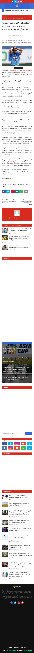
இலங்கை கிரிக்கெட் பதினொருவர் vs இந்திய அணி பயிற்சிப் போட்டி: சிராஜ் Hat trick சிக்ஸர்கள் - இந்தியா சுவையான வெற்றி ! (16, 368)
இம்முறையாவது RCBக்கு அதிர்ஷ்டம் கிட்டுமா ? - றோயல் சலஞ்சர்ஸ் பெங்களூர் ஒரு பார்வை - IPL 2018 (20, 555)
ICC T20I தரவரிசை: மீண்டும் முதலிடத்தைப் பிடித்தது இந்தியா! (20, 529)
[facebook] (13, 1)
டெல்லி (14, 184)
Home (10, 647)
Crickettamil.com (28, 650)
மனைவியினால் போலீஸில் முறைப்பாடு (21, 70)
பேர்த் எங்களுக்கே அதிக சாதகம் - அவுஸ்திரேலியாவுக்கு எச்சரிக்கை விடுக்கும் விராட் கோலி (20, 247)
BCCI (27, 184)
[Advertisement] (17, 321)
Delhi (4, 186)
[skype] (29, 443)
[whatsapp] (23, 448)
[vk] (4, 448)
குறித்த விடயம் (14, 161)
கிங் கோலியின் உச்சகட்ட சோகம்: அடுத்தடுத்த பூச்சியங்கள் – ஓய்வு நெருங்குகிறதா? (20, 229)
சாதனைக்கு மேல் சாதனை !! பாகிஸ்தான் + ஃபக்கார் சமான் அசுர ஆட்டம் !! (20, 546)
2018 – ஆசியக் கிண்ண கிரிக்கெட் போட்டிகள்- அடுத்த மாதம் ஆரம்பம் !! (15, 349)
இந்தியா (8, 17)
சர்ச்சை (9, 184)
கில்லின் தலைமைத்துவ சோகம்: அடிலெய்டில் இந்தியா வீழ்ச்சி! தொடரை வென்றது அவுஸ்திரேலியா (20, 238)
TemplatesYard (12, 650)
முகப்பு (4, 17)
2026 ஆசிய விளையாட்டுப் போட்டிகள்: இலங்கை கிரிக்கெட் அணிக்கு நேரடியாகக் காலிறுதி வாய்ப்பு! (19, 538)
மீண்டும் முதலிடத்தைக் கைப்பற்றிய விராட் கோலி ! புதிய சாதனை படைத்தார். (16, 378)
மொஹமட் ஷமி (21, 184)
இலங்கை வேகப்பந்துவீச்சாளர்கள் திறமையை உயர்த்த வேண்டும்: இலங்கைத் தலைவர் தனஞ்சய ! (16, 11)
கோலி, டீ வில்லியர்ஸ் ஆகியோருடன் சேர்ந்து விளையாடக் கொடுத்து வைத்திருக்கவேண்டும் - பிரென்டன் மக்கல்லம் (20, 564)
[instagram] (18, 1)
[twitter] (15, 1)
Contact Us (23, 647)
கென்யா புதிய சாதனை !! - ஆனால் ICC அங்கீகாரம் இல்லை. (16, 359)
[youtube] (21, 1)
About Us (16, 647)
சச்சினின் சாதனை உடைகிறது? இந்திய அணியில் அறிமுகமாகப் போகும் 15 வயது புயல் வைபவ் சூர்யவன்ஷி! (19, 574)
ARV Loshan (6, 35)
